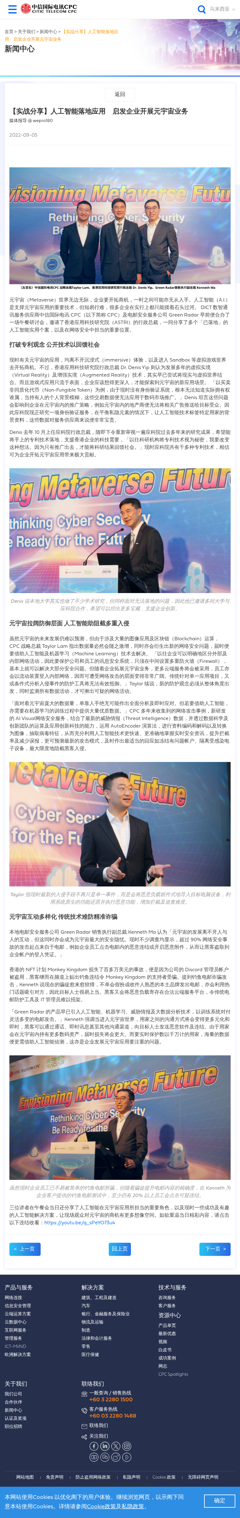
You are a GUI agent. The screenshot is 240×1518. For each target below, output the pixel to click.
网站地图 (25, 1477)
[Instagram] (127, 1446)
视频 (162, 1342)
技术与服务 (172, 1288)
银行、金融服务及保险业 (106, 1314)
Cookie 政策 (164, 1477)
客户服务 (167, 1306)
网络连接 (13, 1298)
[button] (12, 9)
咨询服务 (167, 1298)
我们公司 (13, 1394)
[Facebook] (94, 1446)
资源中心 (169, 1316)
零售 (86, 1346)
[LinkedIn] (105, 1446)
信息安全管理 (18, 1306)
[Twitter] (116, 1446)
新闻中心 (48, 32)
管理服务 (13, 1338)
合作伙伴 (13, 1402)
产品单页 (167, 1325)
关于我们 (26, 32)
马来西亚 (220, 9)
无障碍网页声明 (203, 1477)
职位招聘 (13, 1426)
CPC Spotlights (173, 1374)
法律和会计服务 (97, 1338)
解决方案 (93, 1288)
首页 (9, 32)
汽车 (86, 1306)
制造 (86, 1330)
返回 (120, 94)
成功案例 (167, 1358)
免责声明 (54, 1477)
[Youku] (127, 1457)
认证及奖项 (16, 1418)
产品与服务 (19, 1288)
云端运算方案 (18, 1314)
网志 (162, 1366)
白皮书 (165, 1350)
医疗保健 (90, 1355)
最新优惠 (167, 1334)
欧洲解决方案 (18, 1355)
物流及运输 (92, 1322)
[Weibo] (116, 1457)
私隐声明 (131, 1477)
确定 (219, 1501)
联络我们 (93, 1384)
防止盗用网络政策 (93, 1477)
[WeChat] (105, 1457)
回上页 (120, 1249)
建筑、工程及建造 (99, 1298)
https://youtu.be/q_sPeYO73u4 (79, 1223)
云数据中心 (16, 1322)
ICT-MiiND (15, 1346)
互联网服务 (16, 1330)
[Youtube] (94, 1457)
